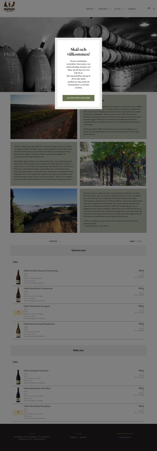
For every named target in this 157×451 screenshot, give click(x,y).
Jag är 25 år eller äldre (78, 98)
